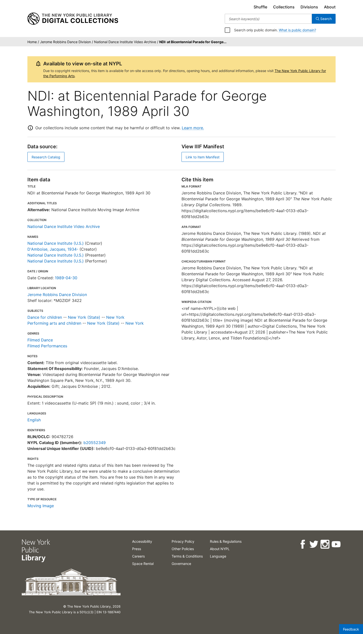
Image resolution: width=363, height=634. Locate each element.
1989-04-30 (66, 277)
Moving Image (40, 505)
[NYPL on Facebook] (302, 544)
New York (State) (84, 317)
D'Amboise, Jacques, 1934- (52, 249)
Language (218, 556)
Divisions (309, 6)
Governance (181, 563)
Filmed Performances (47, 345)
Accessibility (142, 541)
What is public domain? (297, 30)
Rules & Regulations (226, 541)
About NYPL (220, 549)
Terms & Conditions (187, 556)
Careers (138, 556)
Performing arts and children (54, 323)
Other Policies (183, 549)
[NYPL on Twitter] (313, 544)
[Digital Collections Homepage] (72, 19)
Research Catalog (46, 157)
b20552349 (94, 442)
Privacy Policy (183, 541)
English (34, 419)
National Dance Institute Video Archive (63, 226)
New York (115, 317)
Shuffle (260, 6)
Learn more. (193, 127)
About (330, 6)
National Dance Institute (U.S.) (55, 243)
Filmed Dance (40, 339)
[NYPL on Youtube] (336, 544)
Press (136, 549)
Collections (284, 6)
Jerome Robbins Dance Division (57, 294)
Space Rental (143, 563)
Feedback (351, 629)
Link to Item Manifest (203, 157)
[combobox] (268, 19)
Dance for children (44, 317)
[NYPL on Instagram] (324, 544)
